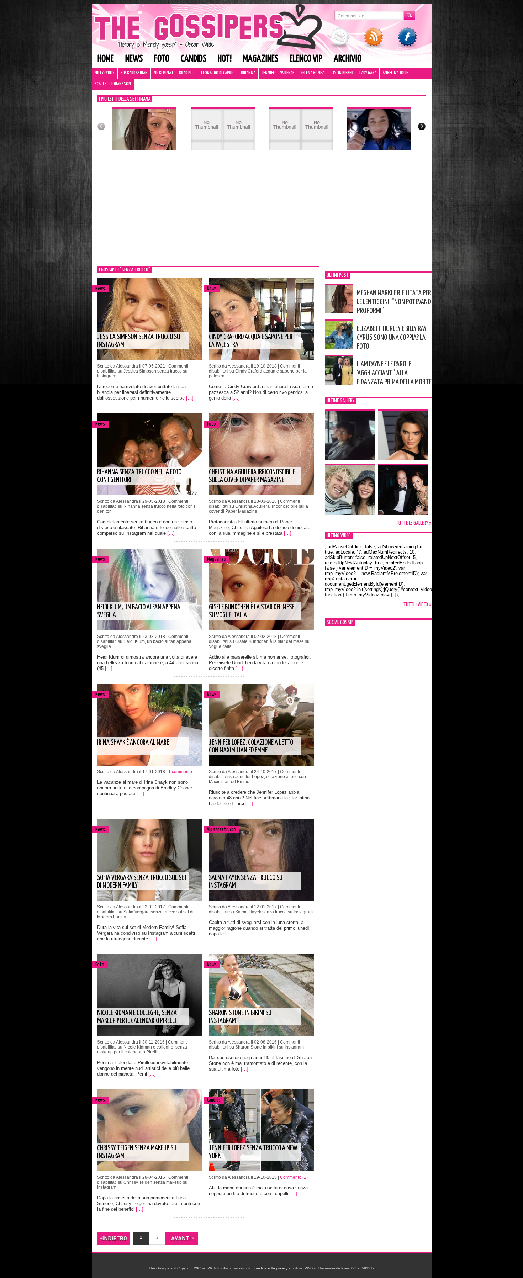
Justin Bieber (341, 73)
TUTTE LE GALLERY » (414, 523)
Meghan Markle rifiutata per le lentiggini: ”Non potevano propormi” (394, 302)
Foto (161, 59)
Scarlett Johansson (113, 84)
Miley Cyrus (105, 73)
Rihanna (248, 73)
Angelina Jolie (395, 73)
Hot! (225, 59)
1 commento (180, 771)
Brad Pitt (187, 73)
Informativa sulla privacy (267, 1268)
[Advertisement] (262, 212)
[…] (190, 398)
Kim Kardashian (134, 73)
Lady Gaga (367, 73)
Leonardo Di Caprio (218, 73)
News (134, 59)
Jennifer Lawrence (278, 73)
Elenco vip (306, 59)
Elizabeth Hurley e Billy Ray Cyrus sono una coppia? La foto (392, 337)
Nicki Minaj (163, 73)
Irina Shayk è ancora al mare (133, 742)
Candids (193, 59)
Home (105, 59)
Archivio (347, 59)
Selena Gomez (312, 73)
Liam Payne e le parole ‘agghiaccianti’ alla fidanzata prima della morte (394, 373)
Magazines (260, 59)
